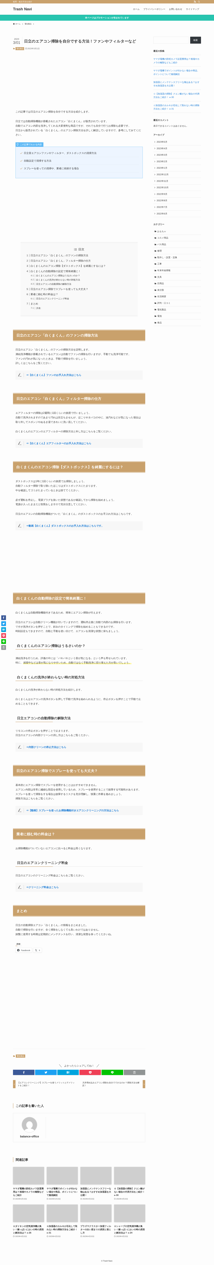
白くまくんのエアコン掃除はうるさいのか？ (58, 275)
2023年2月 (162, 161)
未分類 (160, 290)
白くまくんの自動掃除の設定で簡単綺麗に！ (56, 271)
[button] (23, 1072)
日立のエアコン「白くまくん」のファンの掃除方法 (59, 255)
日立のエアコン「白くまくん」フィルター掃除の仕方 (61, 260)
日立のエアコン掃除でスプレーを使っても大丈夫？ (59, 289)
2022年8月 (162, 200)
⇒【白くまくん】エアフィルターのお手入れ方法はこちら (58, 443)
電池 (159, 316)
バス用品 (161, 244)
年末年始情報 (163, 270)
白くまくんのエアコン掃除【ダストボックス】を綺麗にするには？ (68, 266)
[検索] (199, 1)
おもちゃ (161, 231)
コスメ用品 (162, 238)
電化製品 (19, 49)
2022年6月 (162, 213)
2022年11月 (162, 181)
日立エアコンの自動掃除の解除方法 (53, 284)
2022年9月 (162, 194)
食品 (159, 322)
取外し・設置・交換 (167, 257)
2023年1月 (162, 168)
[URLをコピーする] (134, 1072)
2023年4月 (162, 148)
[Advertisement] (79, 78)
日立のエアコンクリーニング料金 (52, 298)
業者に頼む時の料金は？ (44, 294)
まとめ (34, 303)
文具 (159, 277)
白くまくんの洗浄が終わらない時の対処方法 (58, 280)
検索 (195, 40)
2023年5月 (162, 142)
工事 (159, 264)
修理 (159, 251)
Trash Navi (22, 9)
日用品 (160, 283)
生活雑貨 (161, 296)
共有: (38, 308)
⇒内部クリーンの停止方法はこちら (46, 747)
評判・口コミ (163, 303)
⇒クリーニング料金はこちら (42, 887)
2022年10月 (163, 187)
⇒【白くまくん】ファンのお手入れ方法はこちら (53, 375)
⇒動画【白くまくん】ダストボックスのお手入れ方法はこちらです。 (65, 525)
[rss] (195, 1)
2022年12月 (163, 174)
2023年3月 (162, 155)
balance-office (29, 1136)
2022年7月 (162, 207)
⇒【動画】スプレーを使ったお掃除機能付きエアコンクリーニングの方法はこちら (72, 810)
